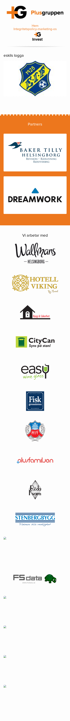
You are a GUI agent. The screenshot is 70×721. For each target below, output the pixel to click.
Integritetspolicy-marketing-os (35, 29)
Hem (35, 26)
